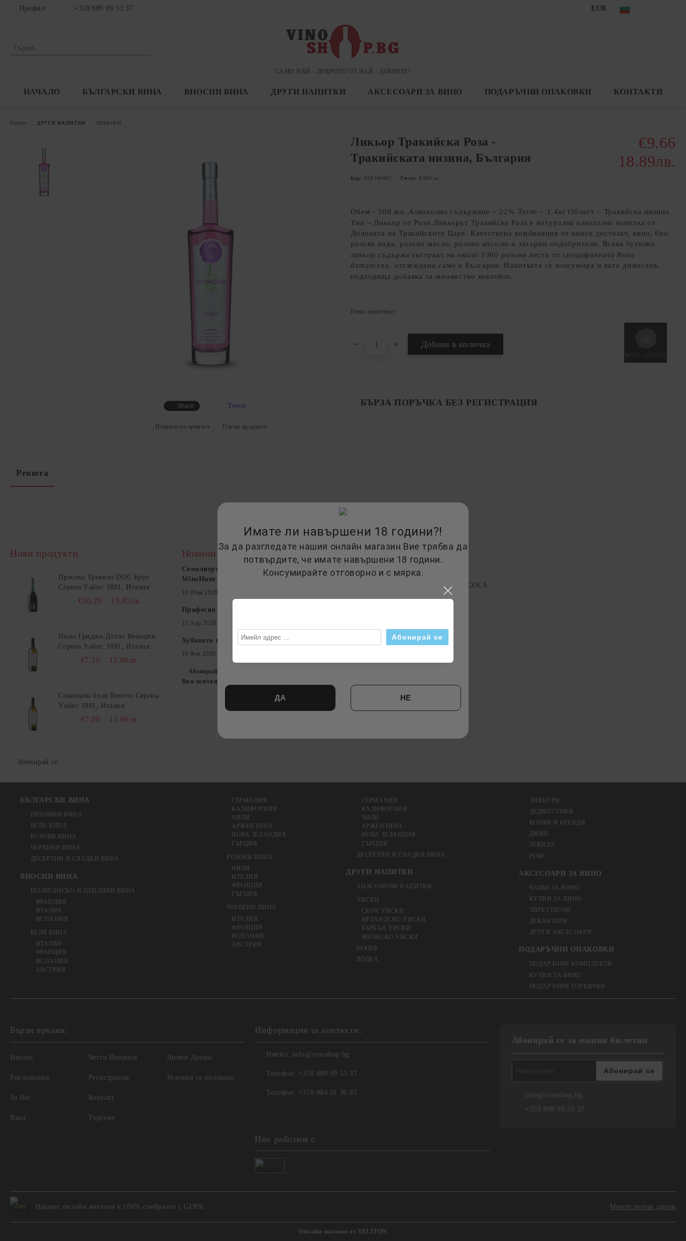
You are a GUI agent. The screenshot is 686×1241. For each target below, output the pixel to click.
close (447, 591)
